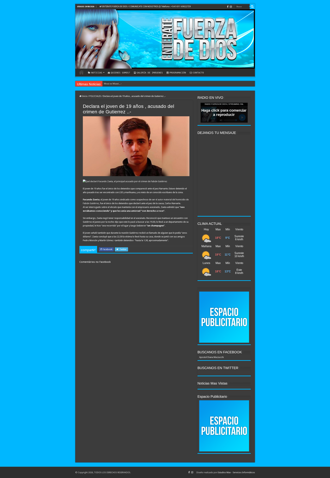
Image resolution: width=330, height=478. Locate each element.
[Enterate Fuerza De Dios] (165, 39)
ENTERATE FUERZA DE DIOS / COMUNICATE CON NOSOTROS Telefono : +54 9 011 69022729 (146, 6)
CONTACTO (198, 72)
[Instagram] (230, 7)
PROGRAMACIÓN (177, 72)
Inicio (84, 96)
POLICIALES (95, 96)
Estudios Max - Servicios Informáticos (236, 472)
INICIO (81, 72)
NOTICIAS (96, 72)
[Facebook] (228, 7)
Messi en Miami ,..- (113, 83)
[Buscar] (252, 6)
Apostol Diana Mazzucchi (211, 357)
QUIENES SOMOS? (120, 72)
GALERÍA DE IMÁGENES (150, 72)
